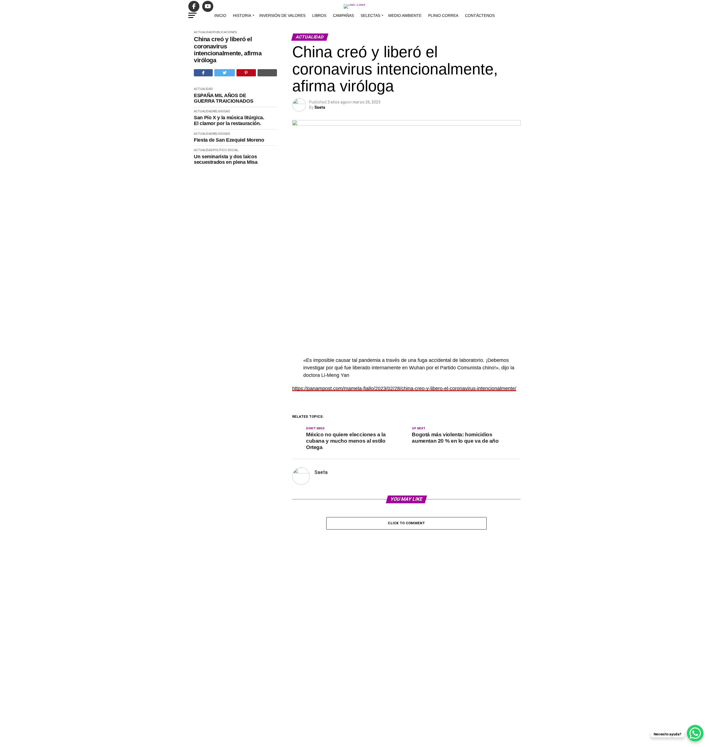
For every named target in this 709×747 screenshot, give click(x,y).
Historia (242, 15)
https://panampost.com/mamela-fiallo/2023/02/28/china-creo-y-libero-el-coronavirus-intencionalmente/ (404, 388)
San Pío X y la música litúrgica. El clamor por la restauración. (229, 120)
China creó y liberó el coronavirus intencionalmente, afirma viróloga (227, 50)
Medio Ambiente (405, 15)
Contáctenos (480, 15)
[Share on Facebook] (203, 72)
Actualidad (203, 32)
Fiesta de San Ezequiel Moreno (229, 140)
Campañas (343, 15)
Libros (319, 15)
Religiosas (221, 111)
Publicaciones (225, 32)
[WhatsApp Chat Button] (695, 733)
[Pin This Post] (246, 72)
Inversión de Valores (282, 15)
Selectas (370, 15)
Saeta (319, 107)
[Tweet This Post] (224, 72)
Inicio (220, 15)
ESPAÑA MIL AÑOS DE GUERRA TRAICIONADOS (223, 98)
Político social (225, 150)
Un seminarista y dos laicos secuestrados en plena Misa (226, 159)
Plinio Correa (443, 15)
